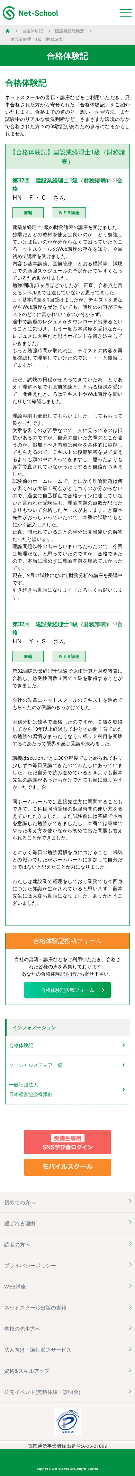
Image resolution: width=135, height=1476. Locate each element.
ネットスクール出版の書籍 (35, 1307)
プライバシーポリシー (30, 1265)
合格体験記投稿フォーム (67, 990)
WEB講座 (15, 1286)
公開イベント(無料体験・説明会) (42, 1391)
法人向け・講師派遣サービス (38, 1349)
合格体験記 (32, 31)
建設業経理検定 (69, 31)
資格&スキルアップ (27, 1370)
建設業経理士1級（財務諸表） (38, 39)
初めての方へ (19, 1202)
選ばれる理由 (19, 1223)
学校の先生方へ (22, 1328)
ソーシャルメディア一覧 (35, 1065)
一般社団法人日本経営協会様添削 (31, 1089)
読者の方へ (17, 1244)
